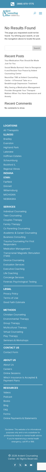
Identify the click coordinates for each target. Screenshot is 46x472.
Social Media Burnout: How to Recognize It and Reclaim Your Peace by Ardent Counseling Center (23, 70)
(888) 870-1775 (25, 3)
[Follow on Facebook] (15, 465)
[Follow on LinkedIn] (26, 465)
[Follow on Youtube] (31, 465)
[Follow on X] (20, 465)
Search (37, 48)
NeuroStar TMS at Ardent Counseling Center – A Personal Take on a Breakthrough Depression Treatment (21, 80)
